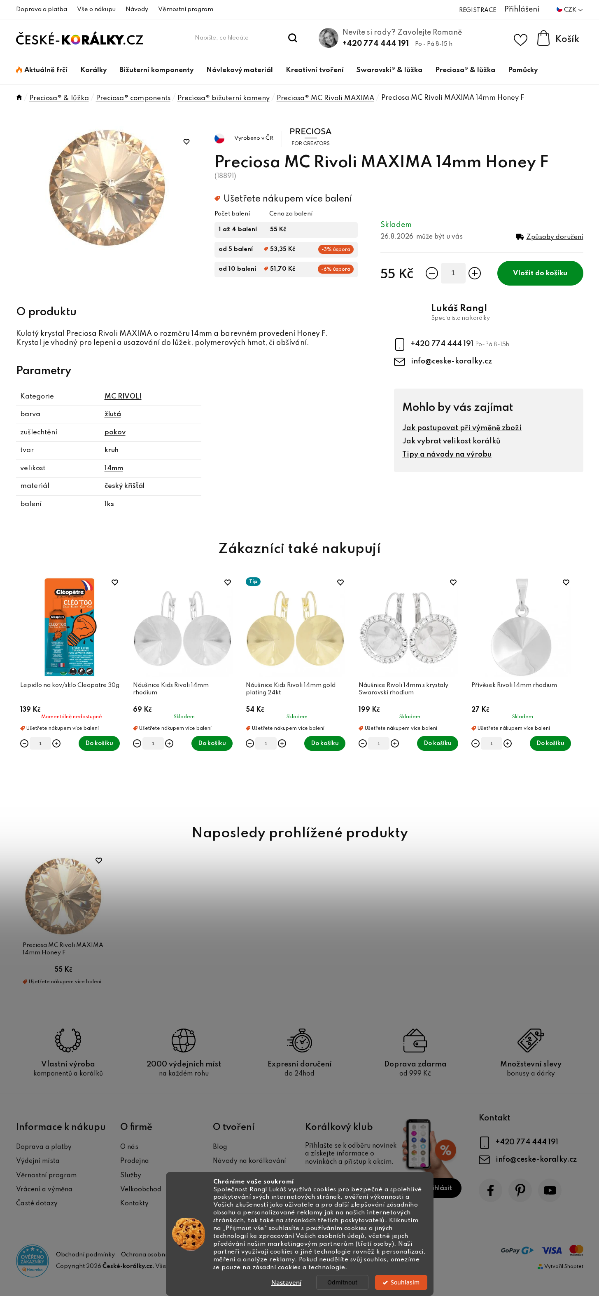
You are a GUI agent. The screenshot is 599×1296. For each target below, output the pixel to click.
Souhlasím (405, 1282)
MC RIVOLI (123, 396)
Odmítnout (342, 1282)
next (576, 691)
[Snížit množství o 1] (432, 273)
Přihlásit (438, 1188)
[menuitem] (42, 70)
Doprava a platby (44, 1147)
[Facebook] (490, 1190)
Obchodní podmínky (85, 1255)
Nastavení (286, 1282)
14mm (114, 468)
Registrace (477, 10)
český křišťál (125, 486)
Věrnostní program (185, 9)
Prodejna (134, 1161)
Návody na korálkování (249, 1161)
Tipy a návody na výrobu (447, 454)
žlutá (113, 414)
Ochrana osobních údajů (155, 1255)
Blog (220, 1147)
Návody (137, 9)
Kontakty (134, 1203)
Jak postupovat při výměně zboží (462, 428)
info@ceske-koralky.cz (451, 361)
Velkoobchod (140, 1189)
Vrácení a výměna (44, 1189)
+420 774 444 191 (376, 43)
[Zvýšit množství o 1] (474, 273)
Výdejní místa (38, 1161)
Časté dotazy (37, 1203)
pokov (115, 432)
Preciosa (304, 128)
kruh (112, 450)
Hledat (292, 38)
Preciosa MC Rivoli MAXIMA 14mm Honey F (63, 949)
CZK (571, 10)
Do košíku (551, 273)
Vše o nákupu (96, 9)
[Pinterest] (520, 1190)
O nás (129, 1147)
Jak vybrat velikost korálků (451, 441)
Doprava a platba (41, 9)
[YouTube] (550, 1190)
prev (22, 691)
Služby (130, 1175)
